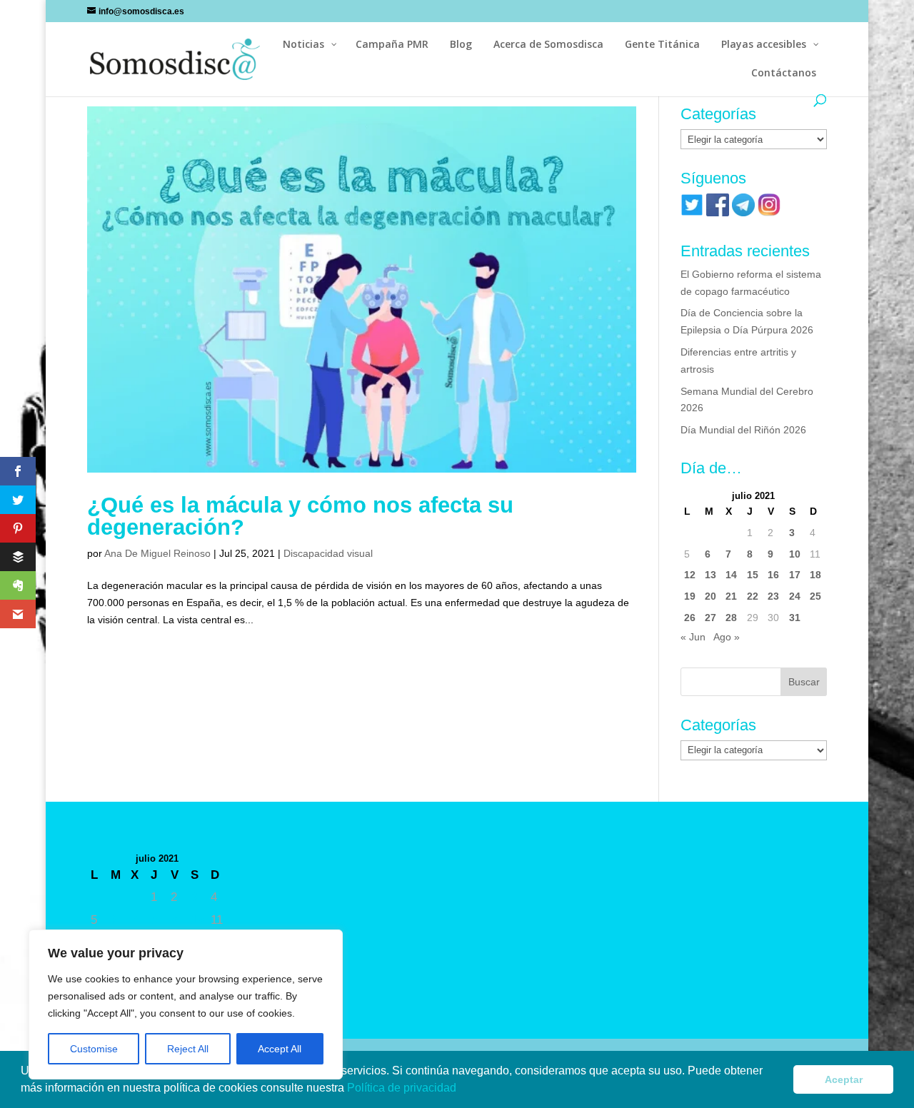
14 (731, 574)
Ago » (726, 637)
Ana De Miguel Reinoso (157, 553)
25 (815, 596)
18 (815, 574)
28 (731, 617)
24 (794, 596)
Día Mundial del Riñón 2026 (743, 429)
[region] (186, 1004)
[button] (461, 1089)
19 (689, 596)
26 (689, 617)
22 (752, 596)
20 (710, 596)
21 (731, 596)
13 (710, 574)
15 (752, 574)
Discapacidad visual (328, 553)
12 (689, 574)
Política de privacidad (403, 1088)
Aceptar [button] (844, 1079)
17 (794, 574)
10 (794, 554)
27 (710, 617)
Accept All (279, 1048)
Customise (94, 1048)
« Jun (693, 637)
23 (773, 596)
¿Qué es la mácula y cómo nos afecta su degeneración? (300, 516)
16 (773, 574)
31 (794, 617)
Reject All (188, 1048)
